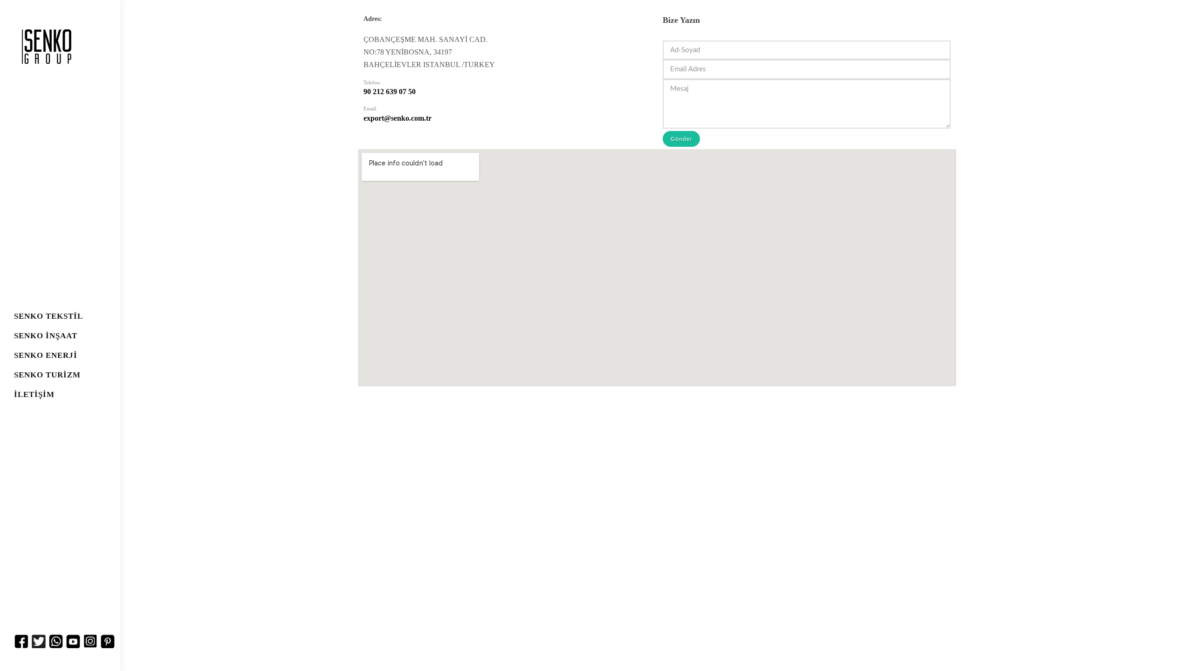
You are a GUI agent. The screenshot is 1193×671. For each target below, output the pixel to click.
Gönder (681, 139)
